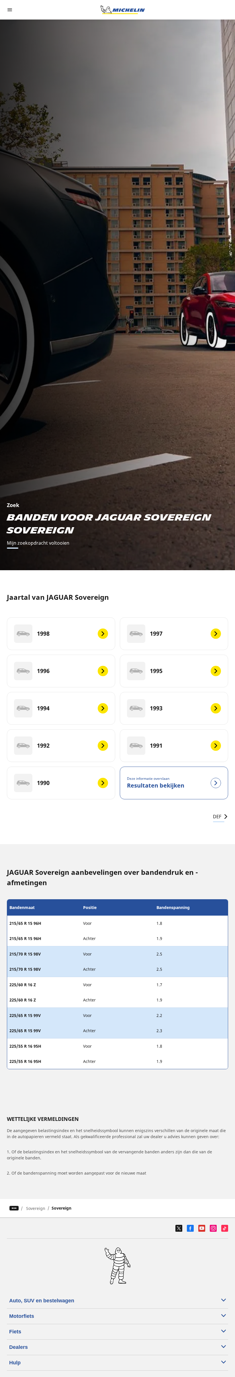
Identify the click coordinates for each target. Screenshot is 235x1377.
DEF (217, 816)
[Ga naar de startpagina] (123, 10)
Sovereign (35, 1208)
